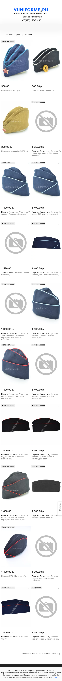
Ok (56, 678)
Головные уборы (13, 35)
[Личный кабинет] (56, 2)
